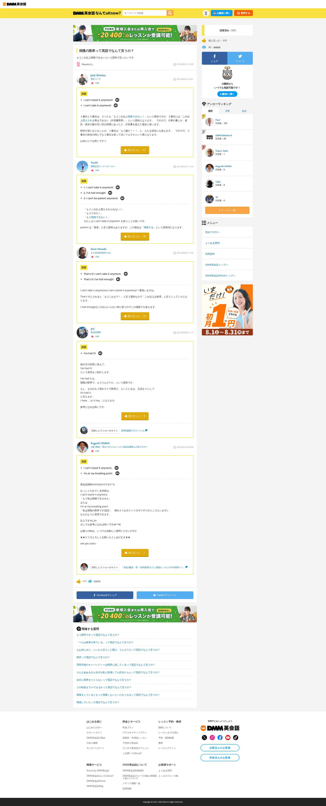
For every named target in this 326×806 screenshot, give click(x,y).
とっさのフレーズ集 (168, 775)
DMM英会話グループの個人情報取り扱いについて (140, 777)
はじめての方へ (94, 727)
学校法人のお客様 (220, 757)
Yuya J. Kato (221, 150)
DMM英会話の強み (96, 737)
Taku (218, 181)
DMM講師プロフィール (132, 430)
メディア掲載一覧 (131, 783)
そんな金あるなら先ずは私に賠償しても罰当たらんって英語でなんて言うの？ (118, 672)
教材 (160, 742)
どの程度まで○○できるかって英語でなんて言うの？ (104, 687)
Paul (217, 119)
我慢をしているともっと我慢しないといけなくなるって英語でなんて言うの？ (118, 694)
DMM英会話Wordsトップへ (220, 275)
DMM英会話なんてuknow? (100, 775)
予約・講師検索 (166, 737)
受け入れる (89, 120)
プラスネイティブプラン (135, 732)
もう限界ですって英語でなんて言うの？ (98, 634)
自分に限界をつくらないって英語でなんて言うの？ (104, 679)
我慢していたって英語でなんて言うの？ (98, 702)
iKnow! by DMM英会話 (98, 770)
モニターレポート (95, 747)
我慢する (148, 227)
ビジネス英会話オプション (136, 747)
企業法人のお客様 (220, 747)
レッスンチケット (167, 747)
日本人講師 (92, 742)
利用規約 (210, 253)
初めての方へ (212, 232)
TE (216, 197)
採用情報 (127, 788)
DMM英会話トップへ (216, 264)
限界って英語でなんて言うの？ (93, 657)
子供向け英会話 (130, 742)
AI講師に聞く (224, 13)
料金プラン (128, 727)
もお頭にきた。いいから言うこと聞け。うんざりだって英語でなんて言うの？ (118, 649)
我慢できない (135, 116)
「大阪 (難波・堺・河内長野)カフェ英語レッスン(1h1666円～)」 (153, 567)
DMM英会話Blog (95, 785)
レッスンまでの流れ (168, 732)
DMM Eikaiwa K (223, 135)
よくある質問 (212, 242)
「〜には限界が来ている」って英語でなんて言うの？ (105, 642)
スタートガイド (94, 732)
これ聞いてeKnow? (132, 753)
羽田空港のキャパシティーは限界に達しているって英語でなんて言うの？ (116, 664)
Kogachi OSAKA (223, 166)
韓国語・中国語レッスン (135, 737)
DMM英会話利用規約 (133, 770)
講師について (165, 727)
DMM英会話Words (96, 780)
